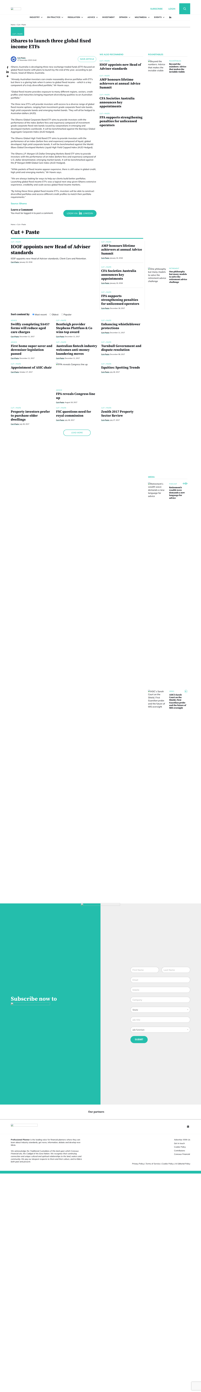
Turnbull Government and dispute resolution (121, 348)
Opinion (123, 17)
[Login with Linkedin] (80, 213)
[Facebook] (7, 67)
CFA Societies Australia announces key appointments (117, 102)
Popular (67, 314)
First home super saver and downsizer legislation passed (31, 350)
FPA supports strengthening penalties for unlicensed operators (121, 121)
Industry (35, 17)
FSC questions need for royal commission (73, 414)
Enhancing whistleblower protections (120, 326)
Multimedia (141, 17)
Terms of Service (153, 1163)
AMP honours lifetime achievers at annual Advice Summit (120, 84)
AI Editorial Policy (182, 1163)
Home (13, 25)
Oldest (55, 314)
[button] (184, 8)
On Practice (53, 17)
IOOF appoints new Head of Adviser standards (120, 67)
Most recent (40, 314)
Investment (108, 17)
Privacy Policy (138, 1163)
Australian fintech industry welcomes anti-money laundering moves (76, 350)
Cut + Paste (17, 34)
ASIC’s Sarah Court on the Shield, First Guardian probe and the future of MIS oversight (177, 701)
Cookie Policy (168, 1163)
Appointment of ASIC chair (31, 368)
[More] (7, 76)
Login (171, 8)
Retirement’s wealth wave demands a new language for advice (177, 492)
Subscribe (156, 8)
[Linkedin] (7, 72)
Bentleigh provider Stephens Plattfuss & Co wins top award (74, 328)
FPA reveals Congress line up (75, 396)
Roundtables (175, 61)
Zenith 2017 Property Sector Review (117, 414)
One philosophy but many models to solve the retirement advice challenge (178, 276)
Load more (77, 432)
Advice (91, 17)
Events (158, 17)
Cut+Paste (21, 58)
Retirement (174, 268)
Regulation (74, 17)
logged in (28, 213)
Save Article (87, 59)
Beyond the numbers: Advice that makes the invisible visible (177, 68)
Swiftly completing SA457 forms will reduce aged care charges (30, 328)
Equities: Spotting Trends (120, 368)
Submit (139, 1039)
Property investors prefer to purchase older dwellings (30, 416)
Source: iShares (19, 203)
